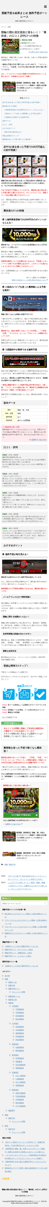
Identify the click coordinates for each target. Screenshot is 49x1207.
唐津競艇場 (19, 1027)
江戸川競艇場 (20, 1106)
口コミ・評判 (7, 124)
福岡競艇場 (19, 1033)
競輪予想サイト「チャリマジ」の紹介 (19, 950)
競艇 (6, 979)
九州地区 (15, 1023)
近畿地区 (15, 1072)
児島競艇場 (19, 1013)
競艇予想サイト (14, 989)
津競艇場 (18, 1061)
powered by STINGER (30, 1203)
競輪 (6, 864)
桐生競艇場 (19, 1103)
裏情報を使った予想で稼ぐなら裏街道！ (17, 139)
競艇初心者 (12, 1000)
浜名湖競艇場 (20, 1065)
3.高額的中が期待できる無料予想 (16, 117)
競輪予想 (12, 864)
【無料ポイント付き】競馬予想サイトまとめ (21, 966)
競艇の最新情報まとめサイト (24, 1196)
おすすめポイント (9, 128)
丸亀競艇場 (19, 1047)
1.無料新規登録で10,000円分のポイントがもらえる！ (24, 110)
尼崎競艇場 (19, 1085)
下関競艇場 (19, 1009)
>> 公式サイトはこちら (38, 439)
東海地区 (15, 1055)
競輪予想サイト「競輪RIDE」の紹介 (18, 953)
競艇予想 (11, 985)
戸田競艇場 (19, 1100)
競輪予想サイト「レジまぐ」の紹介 (18, 956)
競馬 (6, 1126)
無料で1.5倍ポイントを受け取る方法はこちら (29, 280)
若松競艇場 (19, 1040)
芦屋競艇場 (19, 1036)
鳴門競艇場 (19, 1051)
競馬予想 (11, 1129)
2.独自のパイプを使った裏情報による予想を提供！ (23, 113)
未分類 (7, 976)
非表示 (26, 98)
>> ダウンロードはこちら (38, 52)
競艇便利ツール (14, 996)
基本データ (6, 121)
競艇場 (10, 1003)
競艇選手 (11, 1110)
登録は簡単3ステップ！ (11, 136)
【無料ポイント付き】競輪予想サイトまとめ (21, 946)
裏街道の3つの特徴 (9, 106)
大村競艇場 (19, 1030)
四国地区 (15, 1044)
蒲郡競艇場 (19, 1068)
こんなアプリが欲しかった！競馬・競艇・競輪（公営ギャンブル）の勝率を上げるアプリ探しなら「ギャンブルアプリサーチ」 (27, 885)
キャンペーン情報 (18, 992)
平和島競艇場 (20, 1096)
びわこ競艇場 (20, 1076)
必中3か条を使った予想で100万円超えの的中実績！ (21, 102)
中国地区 (15, 1006)
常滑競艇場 (19, 1058)
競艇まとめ (12, 982)
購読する (7, 898)
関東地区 (15, 1090)
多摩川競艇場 (20, 1093)
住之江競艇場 (20, 1082)
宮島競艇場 (19, 1016)
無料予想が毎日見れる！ (13, 132)
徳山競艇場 (19, 1019)
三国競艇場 (19, 1079)
